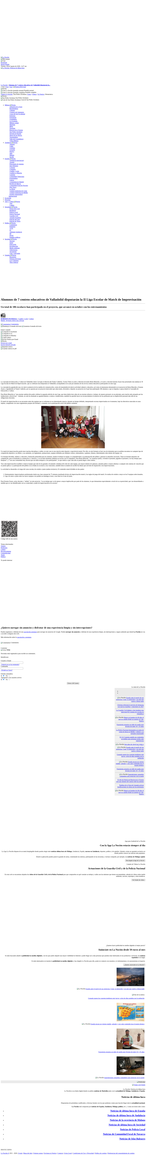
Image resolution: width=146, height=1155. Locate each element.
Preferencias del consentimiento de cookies (121, 1153)
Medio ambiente (15, 248)
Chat (2, 87)
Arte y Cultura (9, 201)
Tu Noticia (41, 94)
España (7, 159)
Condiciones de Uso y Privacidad (83, 1153)
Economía (8, 198)
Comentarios (14, 324)
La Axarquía (13, 121)
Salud (11, 243)
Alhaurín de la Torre (16, 107)
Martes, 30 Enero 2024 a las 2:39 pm (12, 320)
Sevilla (12, 157)
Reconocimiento (6, 551)
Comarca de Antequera (17, 112)
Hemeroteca (49, 94)
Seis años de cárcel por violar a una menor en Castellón (134, 745)
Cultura (12, 205)
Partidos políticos (15, 237)
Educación (13, 244)
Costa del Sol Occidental (17, 114)
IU (10, 230)
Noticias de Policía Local (132, 1129)
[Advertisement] (60, 15)
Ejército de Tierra (15, 221)
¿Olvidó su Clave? (6, 670)
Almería (12, 144)
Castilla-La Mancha (16, 173)
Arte (11, 203)
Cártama (12, 110)
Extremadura (14, 178)
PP (10, 234)
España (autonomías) (16, 194)
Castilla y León (14, 171)
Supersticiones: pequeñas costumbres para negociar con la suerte (132, 775)
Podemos (12, 226)
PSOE (12, 235)
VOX (11, 228)
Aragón (12, 162)
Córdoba (12, 148)
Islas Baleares (14, 166)
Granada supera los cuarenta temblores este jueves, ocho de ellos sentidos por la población (130, 756)
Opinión (7, 255)
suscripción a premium (24, 637)
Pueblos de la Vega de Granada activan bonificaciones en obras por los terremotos (130, 786)
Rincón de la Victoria (16, 130)
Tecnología (13, 251)
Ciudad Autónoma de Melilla (19, 192)
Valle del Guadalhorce (16, 139)
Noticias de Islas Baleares (132, 1138)
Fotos (29, 94)
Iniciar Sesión (5, 64)
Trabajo (3, 546)
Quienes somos (38, 1153)
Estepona (12, 116)
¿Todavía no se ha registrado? (10, 664)
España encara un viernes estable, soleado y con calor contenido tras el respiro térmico (130, 763)
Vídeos (34, 94)
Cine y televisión (15, 253)
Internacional (13, 196)
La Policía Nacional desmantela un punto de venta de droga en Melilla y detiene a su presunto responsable (130, 731)
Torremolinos (14, 137)
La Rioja (12, 189)
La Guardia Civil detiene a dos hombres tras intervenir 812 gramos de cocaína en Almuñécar (130, 712)
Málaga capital (14, 123)
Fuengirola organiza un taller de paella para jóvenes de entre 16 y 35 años (130, 725)
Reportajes (13, 257)
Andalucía (8, 142)
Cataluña (12, 175)
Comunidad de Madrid (17, 182)
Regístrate (4, 62)
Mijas (11, 126)
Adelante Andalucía (16, 232)
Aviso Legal (68, 1153)
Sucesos (12, 241)
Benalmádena (14, 108)
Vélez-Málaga (14, 141)
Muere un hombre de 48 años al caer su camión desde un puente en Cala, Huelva (131, 719)
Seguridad (8, 207)
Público (3, 557)
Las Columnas (14, 260)
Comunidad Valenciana (17, 176)
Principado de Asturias (17, 164)
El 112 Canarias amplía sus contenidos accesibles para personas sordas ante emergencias (132, 739)
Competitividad (5, 553)
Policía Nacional (15, 214)
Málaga (7, 105)
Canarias (12, 167)
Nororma (12, 128)
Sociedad (8, 239)
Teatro (3, 555)
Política (7, 223)
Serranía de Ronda (15, 133)
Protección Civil (15, 209)
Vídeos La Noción (6, 94)
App (11, 87)
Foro (7, 87)
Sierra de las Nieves (16, 135)
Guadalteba (13, 119)
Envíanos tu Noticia (50, 1153)
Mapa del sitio (27, 1153)
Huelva (12, 151)
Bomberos (13, 210)
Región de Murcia (15, 184)
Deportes (7, 200)
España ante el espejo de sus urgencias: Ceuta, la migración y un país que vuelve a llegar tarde (130, 699)
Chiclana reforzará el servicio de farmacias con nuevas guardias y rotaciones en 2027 (130, 706)
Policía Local (14, 212)
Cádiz (11, 146)
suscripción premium (30, 632)
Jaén (11, 153)
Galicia (12, 180)
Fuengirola (13, 117)
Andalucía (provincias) (17, 160)
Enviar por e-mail (6, 343)
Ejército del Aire (15, 219)
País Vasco (13, 187)
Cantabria (13, 169)
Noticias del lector (15, 259)
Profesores (4, 548)
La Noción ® (5, 1153)
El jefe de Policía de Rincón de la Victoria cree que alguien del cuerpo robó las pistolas (130, 780)
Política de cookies (101, 1153)
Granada (12, 150)
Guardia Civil (14, 216)
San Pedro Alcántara (20, 94)
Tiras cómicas (14, 262)
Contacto (60, 1153)
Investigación (14, 246)
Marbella (12, 125)
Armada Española (15, 218)
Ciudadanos (13, 225)
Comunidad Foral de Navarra (19, 185)
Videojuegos (13, 250)
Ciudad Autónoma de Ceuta (18, 191)
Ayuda (20, 1153)
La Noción (4, 85)
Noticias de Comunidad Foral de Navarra (124, 1134)
